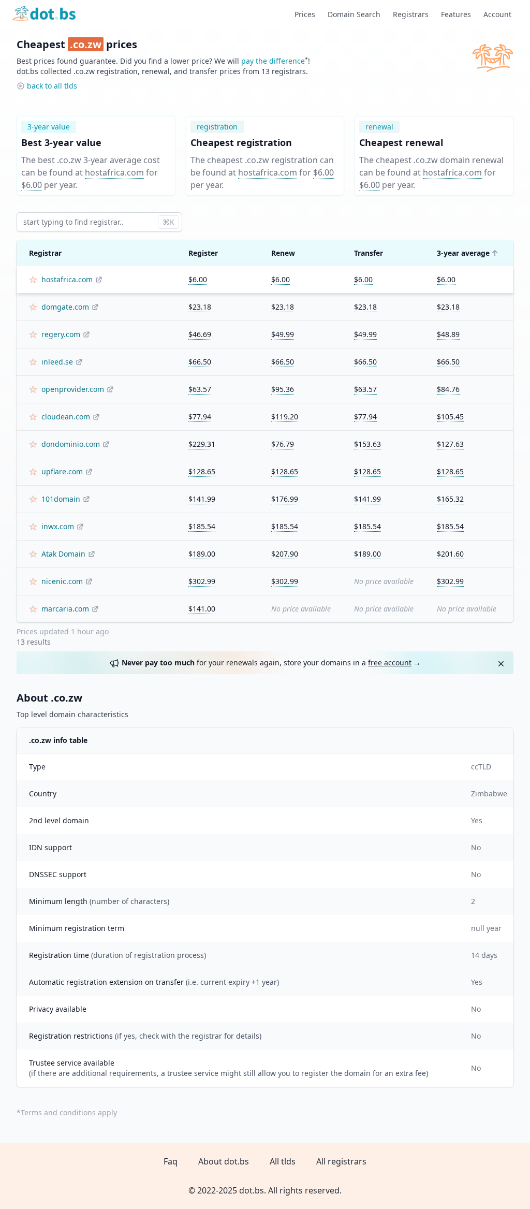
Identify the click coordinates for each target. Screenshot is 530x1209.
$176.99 (284, 499)
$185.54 (201, 526)
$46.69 (199, 334)
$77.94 (199, 416)
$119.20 (284, 416)
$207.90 (284, 554)
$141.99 (201, 499)
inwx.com (57, 526)
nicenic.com (62, 581)
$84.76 (448, 389)
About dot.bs (223, 1161)
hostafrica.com (114, 172)
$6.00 (31, 185)
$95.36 (282, 389)
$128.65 (201, 471)
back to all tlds (52, 86)
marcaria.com (65, 609)
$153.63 (367, 444)
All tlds (283, 1161)
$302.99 (201, 581)
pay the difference (273, 61)
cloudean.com (65, 416)
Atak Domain (63, 554)
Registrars (411, 14)
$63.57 (199, 389)
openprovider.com (72, 389)
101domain (60, 499)
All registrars (341, 1161)
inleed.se (57, 362)
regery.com (60, 334)
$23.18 (199, 307)
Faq (171, 1161)
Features (456, 14)
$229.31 (201, 444)
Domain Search (354, 14)
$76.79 (282, 444)
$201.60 (450, 554)
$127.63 (450, 444)
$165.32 (450, 499)
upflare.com (62, 471)
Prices (305, 14)
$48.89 (448, 334)
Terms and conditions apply (69, 1112)
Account (497, 14)
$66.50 (199, 362)
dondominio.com (70, 444)
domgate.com (65, 307)
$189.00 (201, 554)
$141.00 (201, 609)
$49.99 (282, 334)
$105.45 (450, 416)
